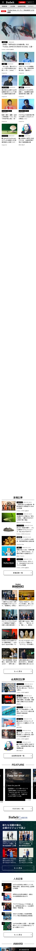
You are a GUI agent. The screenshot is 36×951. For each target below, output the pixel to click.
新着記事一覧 (18, 573)
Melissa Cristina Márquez (24, 522)
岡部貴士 (19, 704)
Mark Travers (20, 556)
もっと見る (18, 671)
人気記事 (12, 6)
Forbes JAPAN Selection (23, 534)
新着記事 (4, 6)
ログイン (30, 2)
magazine (4, 73)
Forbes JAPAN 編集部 (8, 49)
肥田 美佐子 (22, 144)
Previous (4, 786)
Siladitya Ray (20, 544)
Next (31, 786)
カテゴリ (31, 6)
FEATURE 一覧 (18, 808)
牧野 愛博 (19, 727)
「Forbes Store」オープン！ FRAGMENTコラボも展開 (20, 11)
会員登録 (22, 2)
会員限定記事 (22, 6)
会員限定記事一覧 (18, 756)
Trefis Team (20, 715)
